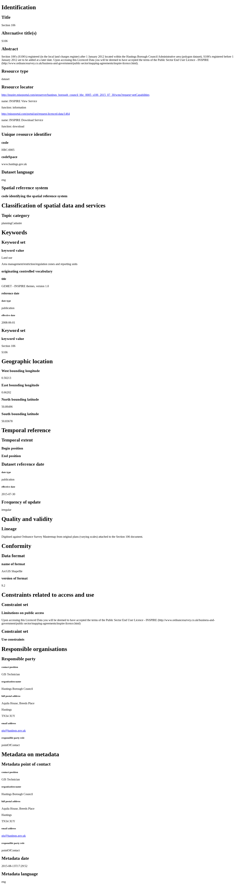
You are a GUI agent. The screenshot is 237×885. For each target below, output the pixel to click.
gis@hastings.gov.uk (13, 730)
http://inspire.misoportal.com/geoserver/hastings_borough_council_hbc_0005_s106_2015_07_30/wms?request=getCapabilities (75, 94)
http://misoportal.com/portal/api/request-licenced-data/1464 (35, 113)
